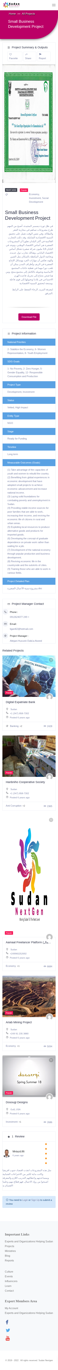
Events (9, 1276)
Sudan (13, 709)
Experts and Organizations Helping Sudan (29, 1241)
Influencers (11, 1281)
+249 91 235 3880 (19, 1033)
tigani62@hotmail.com (21, 629)
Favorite (13, 58)
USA (18, 1109)
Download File (29, 317)
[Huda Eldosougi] (49, 1097)
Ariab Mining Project (19, 1022)
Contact (9, 1290)
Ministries (10, 1251)
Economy (34, 194)
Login (25, 1200)
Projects (9, 1246)
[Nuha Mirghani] (49, 697)
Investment (35, 198)
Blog (7, 1255)
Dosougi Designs (17, 1102)
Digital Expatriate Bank (20, 702)
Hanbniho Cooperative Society (25, 782)
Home (12, 13)
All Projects (28, 13)
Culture (9, 1271)
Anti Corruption (14, 805)
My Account (11, 1308)
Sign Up (35, 1200)
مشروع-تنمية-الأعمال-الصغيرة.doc (24, 588)
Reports (9, 1260)
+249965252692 (18, 953)
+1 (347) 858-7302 (19, 713)
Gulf (12, 1109)
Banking (14, 726)
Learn (8, 1286)
